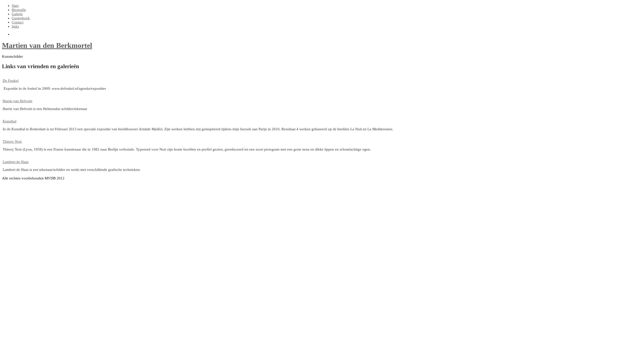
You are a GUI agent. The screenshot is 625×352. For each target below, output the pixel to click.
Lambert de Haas (16, 162)
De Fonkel (11, 81)
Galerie (17, 14)
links (15, 26)
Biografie (19, 10)
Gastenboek (21, 18)
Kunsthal (9, 121)
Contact (17, 22)
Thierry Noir (12, 141)
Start (15, 6)
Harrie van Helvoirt (17, 101)
